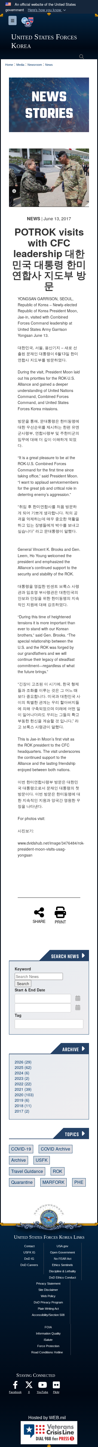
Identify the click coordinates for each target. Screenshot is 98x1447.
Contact (29, 1246)
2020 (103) (24, 1094)
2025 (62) (23, 1067)
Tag (18, 1015)
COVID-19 (21, 1149)
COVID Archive (55, 1149)
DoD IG (29, 1258)
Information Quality (48, 1333)
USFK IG (29, 1252)
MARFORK (53, 1182)
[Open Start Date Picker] (78, 998)
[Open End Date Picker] (78, 1007)
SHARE (39, 921)
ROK (57, 1171)
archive (18, 1160)
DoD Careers (29, 1265)
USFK (42, 1160)
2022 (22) (23, 1083)
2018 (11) (23, 1105)
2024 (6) (22, 1072)
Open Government (62, 1252)
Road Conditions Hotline (47, 1352)
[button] (47, 10)
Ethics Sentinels (62, 1265)
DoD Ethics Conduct (62, 1277)
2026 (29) (23, 1062)
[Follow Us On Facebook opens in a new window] (15, 1386)
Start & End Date (30, 990)
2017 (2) (22, 1111)
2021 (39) (23, 1089)
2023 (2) (22, 1078)
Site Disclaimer (48, 1289)
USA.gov (62, 1246)
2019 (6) (22, 1100)
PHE (79, 1182)
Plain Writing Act (48, 1308)
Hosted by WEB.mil (47, 1417)
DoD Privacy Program (48, 1302)
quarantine (22, 1182)
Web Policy (48, 1296)
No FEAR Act (62, 1258)
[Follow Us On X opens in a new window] (29, 1386)
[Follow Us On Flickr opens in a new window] (56, 1386)
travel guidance (27, 1171)
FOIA (48, 1327)
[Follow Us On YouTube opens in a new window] (42, 1386)
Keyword (23, 968)
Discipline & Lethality (62, 1271)
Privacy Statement (48, 1283)
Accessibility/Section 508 (48, 1315)
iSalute (48, 1339)
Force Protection (48, 1346)
